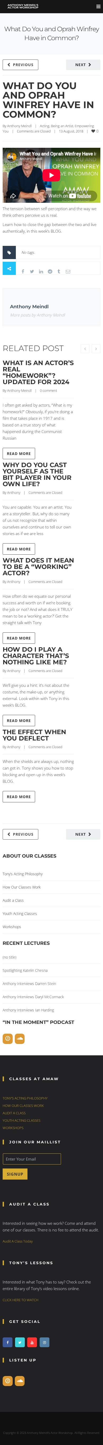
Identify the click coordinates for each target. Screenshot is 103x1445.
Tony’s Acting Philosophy (23, 873)
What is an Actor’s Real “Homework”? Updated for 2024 (38, 372)
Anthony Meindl (19, 125)
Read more (19, 453)
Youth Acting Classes (20, 913)
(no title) (9, 957)
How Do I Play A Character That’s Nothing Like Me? (36, 656)
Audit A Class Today (18, 1241)
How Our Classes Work (22, 887)
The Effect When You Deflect (34, 735)
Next (80, 64)
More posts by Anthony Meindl (37, 314)
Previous (23, 64)
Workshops (12, 926)
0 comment (48, 390)
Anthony (13, 492)
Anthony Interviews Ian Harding (28, 1010)
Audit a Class (13, 900)
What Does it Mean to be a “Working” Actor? (38, 566)
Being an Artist (62, 125)
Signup (15, 1174)
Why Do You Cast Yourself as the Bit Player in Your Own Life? (37, 474)
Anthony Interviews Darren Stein (29, 983)
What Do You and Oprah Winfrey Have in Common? (48, 100)
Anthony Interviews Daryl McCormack (33, 996)
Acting (44, 125)
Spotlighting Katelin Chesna (25, 970)
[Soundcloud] (20, 1039)
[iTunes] (8, 1039)
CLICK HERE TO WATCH (20, 1299)
